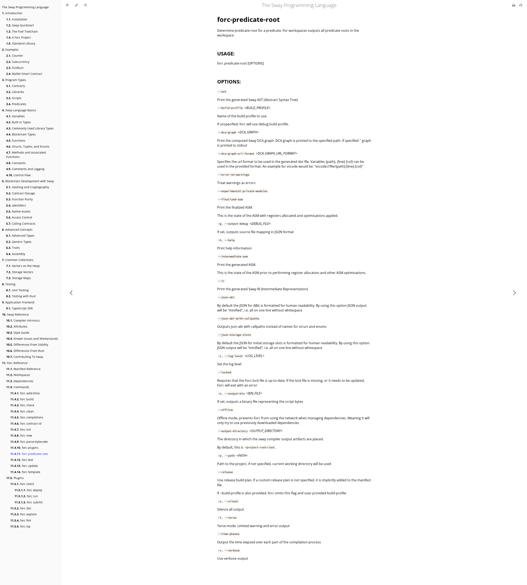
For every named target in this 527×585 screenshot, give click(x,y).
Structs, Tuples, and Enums (27, 146)
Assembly (15, 254)
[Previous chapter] (71, 292)
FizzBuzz (15, 68)
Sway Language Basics (19, 110)
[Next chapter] (514, 292)
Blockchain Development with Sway (28, 181)
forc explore (23, 514)
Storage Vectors (19, 272)
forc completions (26, 417)
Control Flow (18, 175)
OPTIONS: (229, 81)
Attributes (16, 326)
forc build (22, 399)
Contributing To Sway (24, 357)
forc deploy (28, 490)
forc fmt (20, 520)
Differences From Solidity (27, 345)
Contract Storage (20, 193)
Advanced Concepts (17, 229)
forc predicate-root (29, 454)
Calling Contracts (20, 224)
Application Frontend (18, 302)
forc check (22, 405)
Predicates (16, 104)
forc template (25, 472)
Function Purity (19, 199)
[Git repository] (521, 5)
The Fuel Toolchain (22, 31)
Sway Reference (15, 314)
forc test (21, 460)
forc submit (28, 502)
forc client (22, 484)
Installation (16, 19)
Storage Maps (18, 278)
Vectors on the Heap (23, 266)
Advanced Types (20, 235)
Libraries (15, 92)
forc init (20, 429)
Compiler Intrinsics (23, 320)
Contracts (15, 86)
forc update (24, 466)
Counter (14, 56)
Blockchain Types (21, 134)
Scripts (13, 98)
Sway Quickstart (20, 25)
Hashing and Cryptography (27, 187)
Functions (15, 140)
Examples (10, 50)
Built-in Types (18, 122)
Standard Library (20, 43)
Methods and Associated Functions (26, 154)
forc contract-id (25, 423)
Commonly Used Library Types (30, 128)
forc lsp (20, 526)
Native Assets (18, 211)
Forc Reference (15, 363)
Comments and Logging (25, 169)
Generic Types (18, 242)
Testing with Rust (21, 296)
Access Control (19, 217)
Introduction (12, 13)
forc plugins (24, 448)
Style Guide (17, 333)
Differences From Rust (25, 351)
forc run (26, 496)
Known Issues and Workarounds (32, 339)
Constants (16, 163)
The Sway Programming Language (25, 7)
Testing (8, 284)
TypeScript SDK (19, 308)
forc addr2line (25, 393)
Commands (17, 387)
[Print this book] (514, 5)
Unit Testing (17, 290)
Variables (15, 116)
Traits (13, 248)
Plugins (15, 478)
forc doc (20, 508)
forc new (21, 435)
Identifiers (16, 205)
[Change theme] (76, 5)
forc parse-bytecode (29, 442)
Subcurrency (17, 62)
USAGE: (226, 53)
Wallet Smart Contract (24, 74)
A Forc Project (18, 37)
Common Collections (18, 260)
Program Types (14, 80)
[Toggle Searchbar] (85, 5)
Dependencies (19, 381)
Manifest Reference (23, 369)
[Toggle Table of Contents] (67, 5)
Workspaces (18, 375)
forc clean (22, 411)
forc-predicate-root (248, 19)
